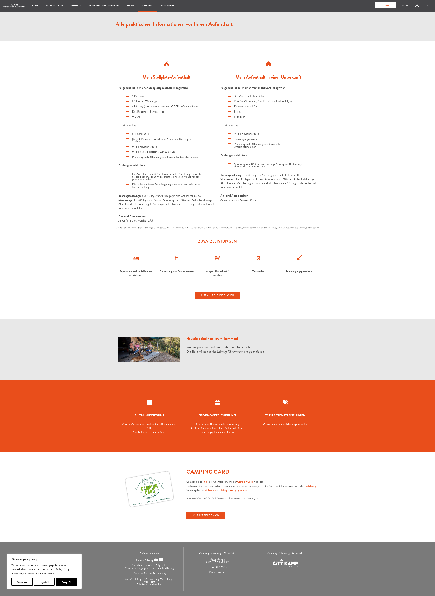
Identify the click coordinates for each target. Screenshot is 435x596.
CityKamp (311, 486)
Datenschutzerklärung (162, 568)
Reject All (44, 582)
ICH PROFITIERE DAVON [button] (205, 515)
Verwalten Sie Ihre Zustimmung (149, 573)
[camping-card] (149, 489)
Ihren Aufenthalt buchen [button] (217, 295)
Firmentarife (167, 5)
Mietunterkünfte (54, 5)
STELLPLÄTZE (76, 5)
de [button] (403, 5)
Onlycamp (210, 490)
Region (130, 5)
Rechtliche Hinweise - (144, 565)
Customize (22, 582)
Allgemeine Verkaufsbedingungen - (146, 566)
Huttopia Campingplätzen (233, 490)
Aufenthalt (147, 5)
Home (35, 5)
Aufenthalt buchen (149, 553)
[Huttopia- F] (149, 349)
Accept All (66, 582)
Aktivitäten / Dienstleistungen (104, 5)
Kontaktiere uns (217, 572)
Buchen (385, 5)
